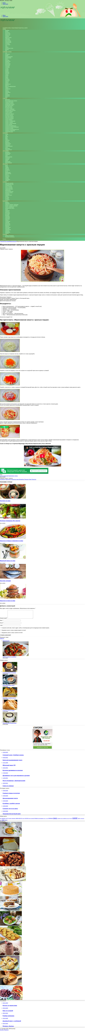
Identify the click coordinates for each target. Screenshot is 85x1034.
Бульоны (7, 32)
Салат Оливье (8, 119)
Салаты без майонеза (10, 125)
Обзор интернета (9, 235)
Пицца (6, 220)
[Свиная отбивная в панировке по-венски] (11, 836)
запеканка (13, 818)
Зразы (6, 74)
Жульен (7, 73)
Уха (6, 45)
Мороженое (8, 173)
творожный (82, 818)
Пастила (7, 175)
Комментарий (3, 618)
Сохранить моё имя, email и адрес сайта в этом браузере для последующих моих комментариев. (25, 627)
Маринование (8, 156)
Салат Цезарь (8, 124)
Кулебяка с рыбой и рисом (9, 698)
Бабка (6, 55)
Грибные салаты (9, 103)
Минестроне (8, 37)
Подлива (7, 94)
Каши (6, 76)
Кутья (6, 171)
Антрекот (7, 54)
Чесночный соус (9, 191)
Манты (7, 85)
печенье (50, 818)
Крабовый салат (9, 105)
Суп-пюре (7, 44)
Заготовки (6, 150)
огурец (47, 818)
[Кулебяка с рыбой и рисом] (10, 696)
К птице (7, 197)
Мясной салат (8, 106)
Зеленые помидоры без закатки (10, 520)
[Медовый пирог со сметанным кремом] (11, 895)
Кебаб (6, 78)
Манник (7, 226)
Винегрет (7, 99)
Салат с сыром (9, 122)
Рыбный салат (8, 107)
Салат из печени (9, 118)
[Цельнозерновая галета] (10, 684)
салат (74, 818)
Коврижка (7, 232)
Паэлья (7, 91)
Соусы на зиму (9, 187)
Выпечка (5, 201)
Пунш (6, 134)
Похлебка (7, 39)
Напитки (5, 132)
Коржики (7, 203)
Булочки (7, 214)
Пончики (7, 228)
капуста (2, 475)
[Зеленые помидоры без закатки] (13, 518)
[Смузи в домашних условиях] (11, 955)
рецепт (71, 818)
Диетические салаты (10, 110)
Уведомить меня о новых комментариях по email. (14, 630)
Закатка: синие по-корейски (9, 656)
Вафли (7, 202)
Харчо (6, 47)
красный (6, 475)
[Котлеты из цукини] (11, 940)
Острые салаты (9, 115)
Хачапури (7, 221)
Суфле (7, 233)
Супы (4, 29)
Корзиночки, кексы (9, 208)
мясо (45, 818)
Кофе (6, 136)
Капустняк (7, 33)
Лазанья (7, 80)
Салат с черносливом (10, 123)
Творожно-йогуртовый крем (9, 723)
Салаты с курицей (9, 109)
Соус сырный (8, 186)
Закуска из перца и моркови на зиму (11, 540)
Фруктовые (8, 143)
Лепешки (7, 217)
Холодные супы (9, 48)
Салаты (5, 98)
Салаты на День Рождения (12, 127)
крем (30, 818)
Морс (6, 138)
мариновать (11, 475)
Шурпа (7, 49)
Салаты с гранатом (10, 130)
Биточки (7, 60)
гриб (7, 818)
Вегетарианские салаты (11, 100)
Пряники (7, 218)
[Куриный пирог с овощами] (11, 984)
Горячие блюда (7, 51)
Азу (6, 53)
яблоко (6, 820)
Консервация (8, 162)
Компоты (7, 142)
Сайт (1, 625)
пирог (55, 818)
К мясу (7, 196)
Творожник (8, 229)
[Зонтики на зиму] (13, 498)
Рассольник (8, 41)
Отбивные (7, 88)
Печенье (7, 210)
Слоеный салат (9, 131)
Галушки (7, 66)
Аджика (7, 159)
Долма (7, 69)
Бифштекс (7, 61)
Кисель (7, 141)
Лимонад (7, 144)
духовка (9, 818)
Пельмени (7, 92)
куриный (32, 818)
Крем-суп (7, 35)
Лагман (7, 36)
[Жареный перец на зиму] (13, 558)
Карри (6, 75)
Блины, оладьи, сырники (11, 205)
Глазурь (7, 230)
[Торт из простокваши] (11, 910)
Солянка (7, 43)
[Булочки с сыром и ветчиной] (9, 969)
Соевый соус (8, 185)
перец (16, 475)
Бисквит (7, 215)
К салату (7, 199)
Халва (6, 180)
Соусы (5, 181)
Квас (6, 137)
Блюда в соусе (9, 192)
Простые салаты (9, 117)
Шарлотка (7, 224)
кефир (23, 818)
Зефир (7, 167)
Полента (7, 95)
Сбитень (7, 140)
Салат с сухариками (10, 121)
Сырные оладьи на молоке (9, 672)
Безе (6, 165)
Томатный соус (9, 189)
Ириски (7, 168)
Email (1, 622)
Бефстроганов (8, 56)
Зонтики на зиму (5, 500)
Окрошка (7, 38)
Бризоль (7, 62)
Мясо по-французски (10, 86)
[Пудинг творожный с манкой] (9, 851)
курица (36, 818)
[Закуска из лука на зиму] (13, 598)
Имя (1, 620)
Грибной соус (8, 195)
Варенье (7, 152)
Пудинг (7, 177)
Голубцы (7, 67)
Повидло (7, 154)
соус (79, 818)
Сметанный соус (9, 184)
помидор (65, 818)
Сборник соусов (9, 183)
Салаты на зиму (9, 128)
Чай (6, 135)
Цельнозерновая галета (8, 685)
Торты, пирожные (9, 207)
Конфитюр (7, 153)
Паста (6, 90)
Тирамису (7, 179)
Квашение (7, 161)
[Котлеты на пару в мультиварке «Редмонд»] (11, 925)
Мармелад (7, 172)
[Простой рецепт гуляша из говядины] (12, 865)
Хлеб (6, 209)
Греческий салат (9, 101)
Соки (6, 147)
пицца (62, 818)
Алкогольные (8, 149)
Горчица (7, 193)
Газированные (8, 146)
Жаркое (7, 72)
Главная (2, 241)
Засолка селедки (5, 580)
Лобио (6, 82)
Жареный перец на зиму (7, 560)
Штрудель (7, 223)
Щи (6, 50)
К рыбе (7, 198)
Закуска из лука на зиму (7, 600)
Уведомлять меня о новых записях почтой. (12, 632)
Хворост (7, 211)
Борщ (6, 31)
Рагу (6, 97)
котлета (27, 818)
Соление (7, 158)
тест (0, 820)
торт (3, 820)
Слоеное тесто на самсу (9, 710)
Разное (5, 234)
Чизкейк (7, 222)
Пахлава (7, 216)
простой (68, 818)
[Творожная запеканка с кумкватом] (13, 880)
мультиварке (41, 818)
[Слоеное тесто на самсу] (10, 709)
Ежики (6, 70)
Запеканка (7, 227)
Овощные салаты (9, 113)
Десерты (5, 164)
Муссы (7, 174)
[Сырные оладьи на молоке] (10, 671)
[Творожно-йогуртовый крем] (10, 722)
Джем (6, 160)
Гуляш (6, 68)
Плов (6, 93)
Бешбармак (8, 57)
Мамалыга (7, 84)
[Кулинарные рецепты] (7, 13)
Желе (6, 166)
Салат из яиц (8, 112)
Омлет (6, 87)
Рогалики (7, 212)
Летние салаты (9, 111)
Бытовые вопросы (9, 236)
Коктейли (7, 148)
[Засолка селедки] (13, 578)
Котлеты (7, 79)
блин (1, 818)
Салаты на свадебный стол (12, 129)
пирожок (59, 818)
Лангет (7, 81)
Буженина (7, 63)
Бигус (6, 58)
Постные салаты (9, 116)
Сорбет (7, 178)
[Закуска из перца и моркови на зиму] (13, 538)
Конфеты (7, 169)
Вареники (7, 64)
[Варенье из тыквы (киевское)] (11, 999)
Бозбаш (7, 30)
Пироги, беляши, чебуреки (11, 204)
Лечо (6, 155)
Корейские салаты (9, 104)
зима (17, 818)
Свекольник (8, 42)
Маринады (8, 190)
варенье (4, 818)
